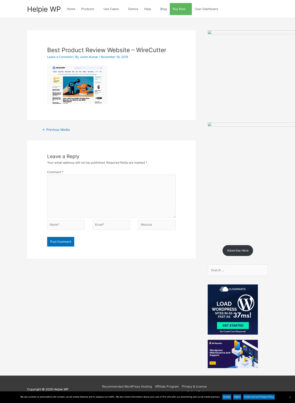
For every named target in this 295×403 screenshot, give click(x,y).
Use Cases (111, 9)
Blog (163, 9)
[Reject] (290, 397)
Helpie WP (44, 9)
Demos (133, 9)
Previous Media (56, 130)
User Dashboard (206, 9)
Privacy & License (194, 386)
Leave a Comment (60, 57)
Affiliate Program (167, 386)
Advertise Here (238, 250)
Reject (237, 396)
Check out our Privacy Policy (259, 396)
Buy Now (179, 9)
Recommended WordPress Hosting (127, 386)
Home (71, 9)
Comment (55, 172)
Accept (226, 396)
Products (87, 9)
